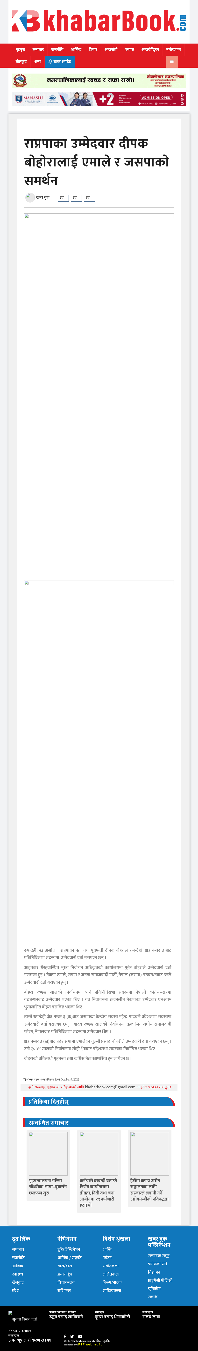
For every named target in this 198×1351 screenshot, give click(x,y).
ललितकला (111, 1274)
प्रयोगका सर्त (157, 1264)
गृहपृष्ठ (20, 49)
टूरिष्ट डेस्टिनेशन (68, 1249)
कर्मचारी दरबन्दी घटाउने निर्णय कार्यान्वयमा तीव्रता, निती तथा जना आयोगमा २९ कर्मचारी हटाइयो (98, 1193)
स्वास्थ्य (17, 1274)
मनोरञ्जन (173, 49)
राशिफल (64, 1290)
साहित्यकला (112, 1290)
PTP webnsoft (90, 1344)
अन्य (37, 61)
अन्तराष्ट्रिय (64, 1274)
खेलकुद (21, 61)
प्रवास (129, 49)
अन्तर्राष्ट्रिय (150, 49)
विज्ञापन (154, 1272)
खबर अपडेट (61, 61)
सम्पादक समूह (159, 1256)
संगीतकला (111, 1266)
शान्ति (107, 1249)
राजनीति (57, 49)
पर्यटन (107, 1257)
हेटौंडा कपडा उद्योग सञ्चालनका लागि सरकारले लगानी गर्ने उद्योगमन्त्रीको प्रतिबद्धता (149, 1190)
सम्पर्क (153, 1297)
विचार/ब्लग (66, 1282)
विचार (93, 49)
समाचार (38, 49)
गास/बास (64, 1266)
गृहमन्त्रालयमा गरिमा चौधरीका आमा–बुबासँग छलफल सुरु (48, 1187)
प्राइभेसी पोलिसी (160, 1280)
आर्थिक (76, 49)
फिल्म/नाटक (112, 1282)
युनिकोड (154, 1288)
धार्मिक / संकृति (69, 1257)
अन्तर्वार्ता (111, 49)
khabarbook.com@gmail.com (110, 1087)
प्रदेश (15, 1290)
